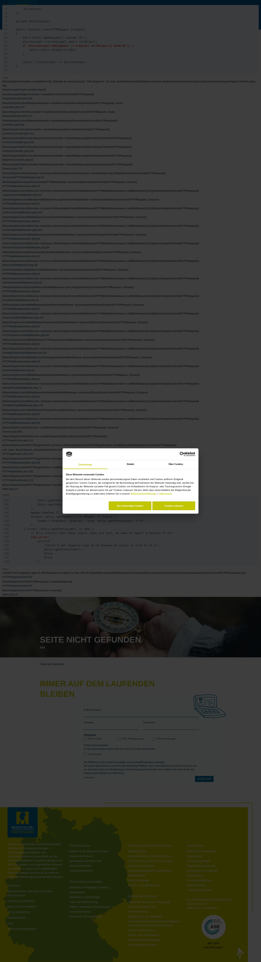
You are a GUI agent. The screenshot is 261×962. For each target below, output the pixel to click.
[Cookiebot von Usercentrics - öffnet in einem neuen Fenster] (182, 454)
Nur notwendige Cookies (130, 505)
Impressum (165, 493)
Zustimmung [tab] (85, 464)
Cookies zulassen (173, 505)
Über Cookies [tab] (176, 464)
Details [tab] (130, 464)
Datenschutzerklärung (143, 493)
